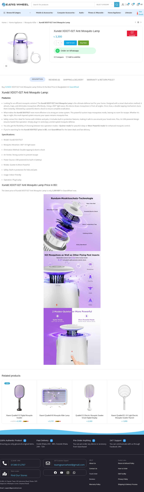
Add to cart (70, 43)
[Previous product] (135, 22)
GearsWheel (74, 87)
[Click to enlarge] (6, 66)
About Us (92, 463)
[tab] (37, 79)
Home (4, 22)
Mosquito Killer (30, 22)
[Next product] (141, 22)
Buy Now (83, 43)
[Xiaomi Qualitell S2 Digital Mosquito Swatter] (19, 397)
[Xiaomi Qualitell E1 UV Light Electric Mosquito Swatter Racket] (124, 397)
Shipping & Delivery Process (127, 484)
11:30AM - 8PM (15, 461)
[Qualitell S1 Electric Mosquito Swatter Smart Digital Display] (89, 397)
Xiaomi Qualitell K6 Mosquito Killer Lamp (54, 415)
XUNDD (8, 87)
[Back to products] (138, 22)
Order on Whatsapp (70, 51)
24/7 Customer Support (61, 461)
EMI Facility (122, 474)
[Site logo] (15, 4)
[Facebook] (55, 472)
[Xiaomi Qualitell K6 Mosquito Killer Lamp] (54, 397)
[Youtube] (62, 472)
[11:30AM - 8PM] (5, 463)
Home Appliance (15, 22)
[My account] (123, 4)
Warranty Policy (94, 484)
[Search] (116, 4)
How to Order (122, 468)
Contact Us (93, 468)
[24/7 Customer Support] (48, 463)
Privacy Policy (123, 479)
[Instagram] (68, 472)
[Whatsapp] (58, 51)
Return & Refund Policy (126, 463)
